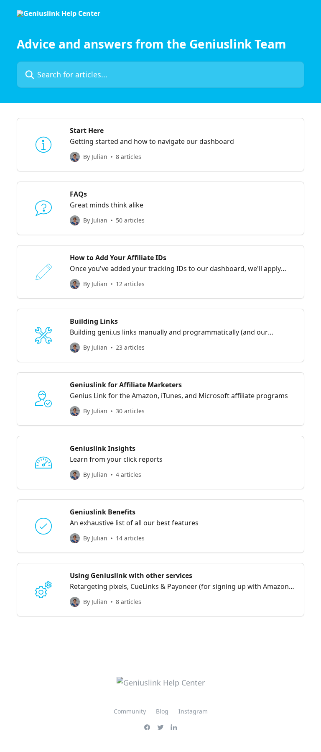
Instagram (193, 711)
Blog (162, 711)
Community (130, 711)
